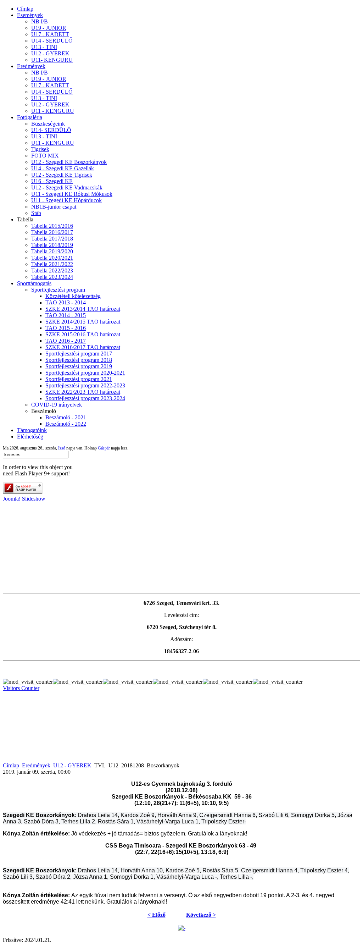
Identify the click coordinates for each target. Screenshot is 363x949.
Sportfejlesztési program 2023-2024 (85, 398)
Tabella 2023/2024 (52, 277)
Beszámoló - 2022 (65, 424)
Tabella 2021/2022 (52, 264)
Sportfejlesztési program (58, 290)
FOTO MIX (45, 156)
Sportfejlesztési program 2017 (78, 354)
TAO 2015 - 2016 (65, 328)
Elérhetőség (30, 437)
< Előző (156, 915)
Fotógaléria (29, 117)
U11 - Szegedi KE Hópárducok (66, 200)
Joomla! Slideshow (24, 499)
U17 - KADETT (50, 34)
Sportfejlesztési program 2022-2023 (85, 385)
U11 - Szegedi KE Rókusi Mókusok (71, 194)
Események (30, 15)
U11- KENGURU (52, 60)
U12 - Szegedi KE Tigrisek (61, 175)
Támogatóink (32, 430)
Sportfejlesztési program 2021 (78, 379)
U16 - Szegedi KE (52, 181)
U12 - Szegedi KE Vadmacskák (66, 187)
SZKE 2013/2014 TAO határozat (82, 309)
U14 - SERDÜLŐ (52, 41)
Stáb (36, 213)
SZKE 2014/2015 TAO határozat (82, 322)
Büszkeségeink (48, 124)
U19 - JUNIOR (48, 28)
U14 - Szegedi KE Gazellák (62, 168)
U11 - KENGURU (52, 111)
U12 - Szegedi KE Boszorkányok (69, 162)
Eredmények (31, 66)
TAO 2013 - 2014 (65, 302)
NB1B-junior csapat (53, 207)
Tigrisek (40, 149)
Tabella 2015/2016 (52, 226)
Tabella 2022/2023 (52, 270)
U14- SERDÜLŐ (51, 130)
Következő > (201, 915)
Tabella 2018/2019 (52, 245)
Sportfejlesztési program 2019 (78, 366)
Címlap (25, 9)
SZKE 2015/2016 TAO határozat (82, 334)
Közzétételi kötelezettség (73, 296)
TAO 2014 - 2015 (65, 315)
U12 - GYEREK (50, 53)
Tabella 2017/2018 (52, 239)
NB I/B (39, 21)
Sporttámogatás (34, 283)
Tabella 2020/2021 (52, 258)
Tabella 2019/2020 (52, 251)
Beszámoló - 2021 (65, 417)
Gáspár (104, 448)
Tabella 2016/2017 (52, 232)
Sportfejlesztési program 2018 (78, 360)
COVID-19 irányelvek (56, 405)
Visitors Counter (21, 688)
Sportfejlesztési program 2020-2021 (85, 373)
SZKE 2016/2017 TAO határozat (82, 347)
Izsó (61, 448)
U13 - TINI (44, 47)
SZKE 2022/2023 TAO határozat (82, 392)
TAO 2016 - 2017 (65, 341)
